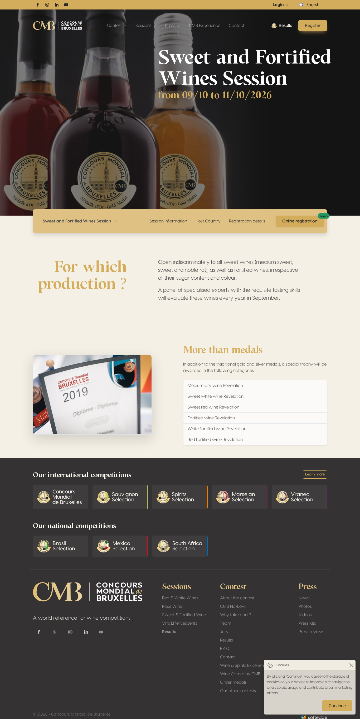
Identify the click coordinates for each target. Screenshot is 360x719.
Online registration (303, 219)
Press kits (307, 623)
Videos (305, 615)
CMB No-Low (233, 606)
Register (312, 25)
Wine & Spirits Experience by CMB (252, 665)
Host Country (208, 221)
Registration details (247, 221)
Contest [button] (115, 25)
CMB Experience (204, 25)
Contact (236, 25)
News (304, 598)
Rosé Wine (172, 606)
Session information (168, 221)
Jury (224, 632)
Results (285, 25)
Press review (311, 632)
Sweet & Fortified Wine (184, 615)
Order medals (233, 682)
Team (225, 623)
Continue (337, 706)
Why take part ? (235, 615)
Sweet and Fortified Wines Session (78, 221)
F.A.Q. (225, 649)
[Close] (351, 665)
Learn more (315, 474)
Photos (305, 606)
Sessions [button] (144, 25)
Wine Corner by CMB (240, 674)
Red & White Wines (180, 598)
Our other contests (238, 691)
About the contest (237, 598)
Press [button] (170, 25)
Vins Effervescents (179, 623)
